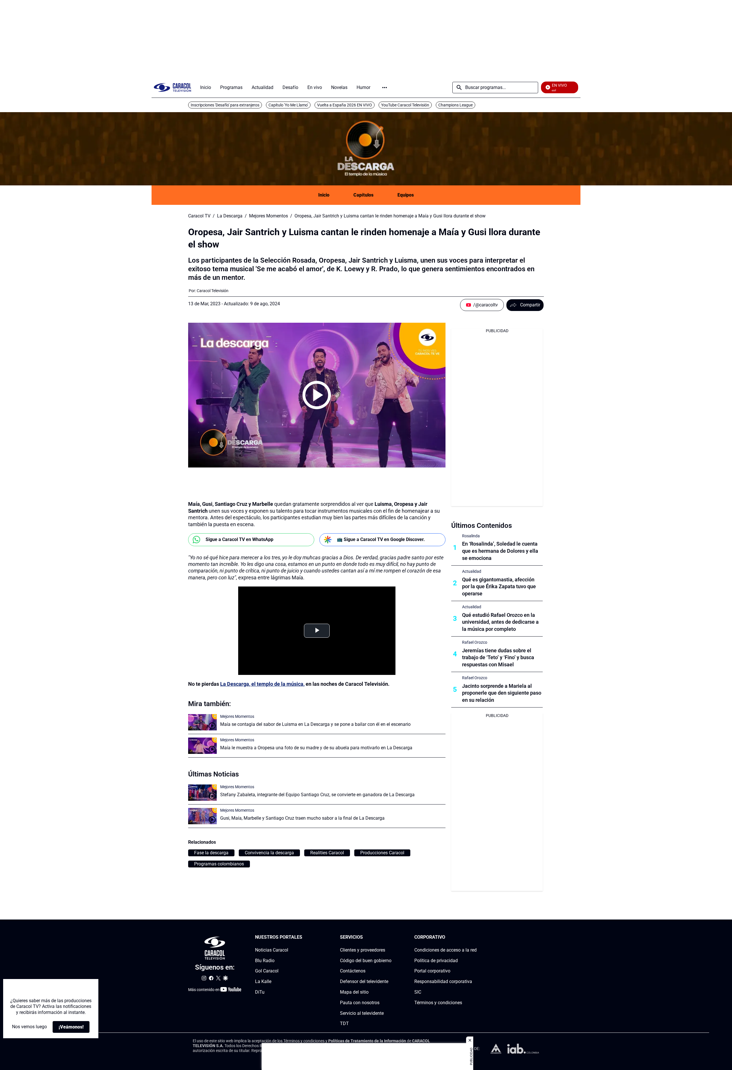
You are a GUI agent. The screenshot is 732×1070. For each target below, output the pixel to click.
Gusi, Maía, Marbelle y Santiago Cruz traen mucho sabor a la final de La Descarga (302, 818)
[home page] (172, 87)
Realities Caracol (327, 852)
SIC (417, 992)
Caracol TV (199, 216)
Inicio (323, 195)
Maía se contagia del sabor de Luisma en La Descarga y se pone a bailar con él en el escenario (315, 724)
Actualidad (471, 571)
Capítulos (363, 195)
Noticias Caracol (271, 950)
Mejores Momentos (268, 216)
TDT (344, 1023)
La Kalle (263, 981)
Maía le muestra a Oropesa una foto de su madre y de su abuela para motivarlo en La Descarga (316, 747)
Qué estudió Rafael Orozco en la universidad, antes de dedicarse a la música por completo (500, 622)
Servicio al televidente (362, 1013)
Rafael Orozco (474, 642)
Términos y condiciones (438, 1002)
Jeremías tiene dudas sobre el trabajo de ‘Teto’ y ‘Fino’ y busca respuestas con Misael (498, 657)
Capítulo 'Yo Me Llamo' (288, 105)
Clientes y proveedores (362, 950)
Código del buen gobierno (365, 960)
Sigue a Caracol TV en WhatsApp (239, 539)
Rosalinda (471, 536)
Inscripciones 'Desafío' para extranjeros (225, 105)
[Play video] (317, 395)
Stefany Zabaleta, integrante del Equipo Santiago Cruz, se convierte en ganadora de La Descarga (317, 794)
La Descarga (229, 216)
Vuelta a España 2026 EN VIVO (344, 105)
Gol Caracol (267, 971)
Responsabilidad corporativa (443, 981)
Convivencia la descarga (269, 852)
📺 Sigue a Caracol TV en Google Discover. (381, 539)
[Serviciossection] (389, 937)
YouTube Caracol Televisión (405, 105)
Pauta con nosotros (359, 1002)
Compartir (530, 305)
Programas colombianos (219, 864)
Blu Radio (264, 960)
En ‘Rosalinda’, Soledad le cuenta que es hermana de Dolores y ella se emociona (500, 551)
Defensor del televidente (364, 981)
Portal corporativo (432, 971)
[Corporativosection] (475, 937)
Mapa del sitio (354, 992)
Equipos (405, 195)
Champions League (455, 105)
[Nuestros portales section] (304, 937)
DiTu (259, 992)
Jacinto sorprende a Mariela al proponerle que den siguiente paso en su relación (501, 693)
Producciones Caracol (382, 852)
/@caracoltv (485, 305)
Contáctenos (352, 971)
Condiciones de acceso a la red (445, 950)
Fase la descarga (211, 852)
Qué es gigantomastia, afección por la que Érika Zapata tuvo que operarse (499, 586)
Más (384, 87)
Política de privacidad (436, 960)
